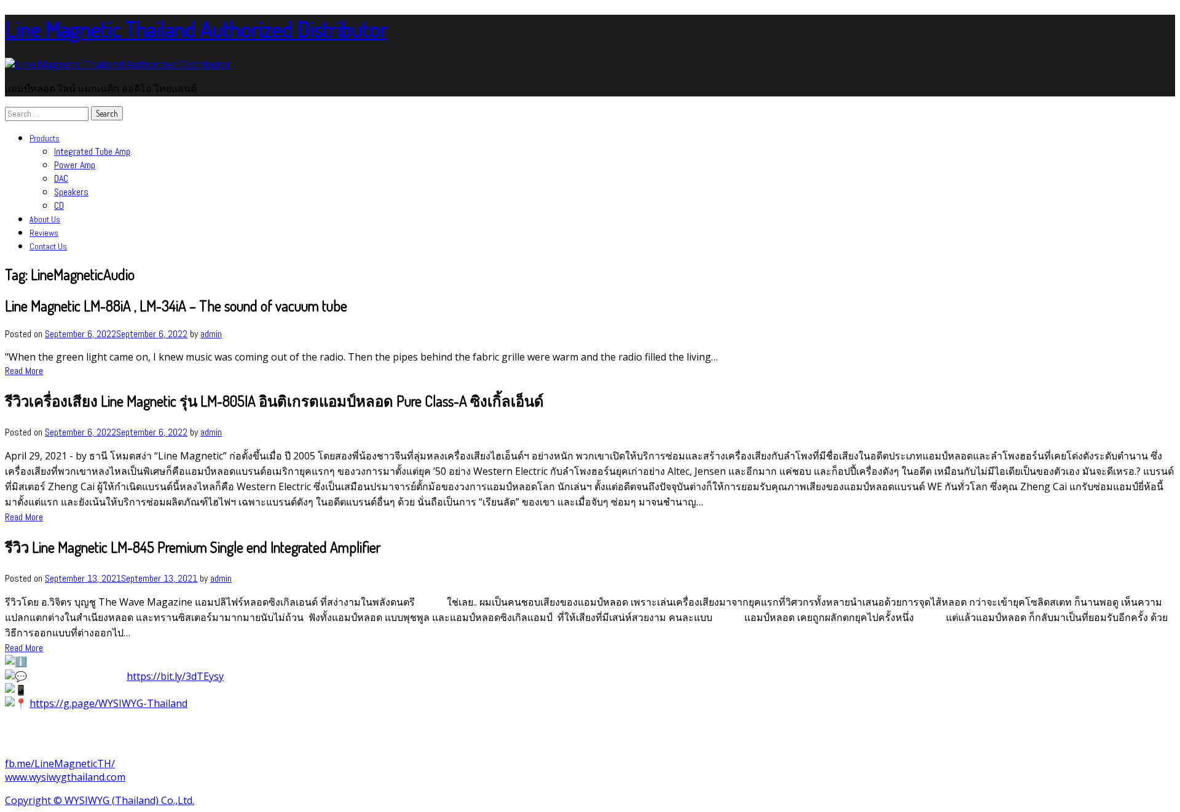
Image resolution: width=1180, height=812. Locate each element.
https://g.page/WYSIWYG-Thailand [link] (108, 703)
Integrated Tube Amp (92, 151)
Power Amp (74, 164)
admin (211, 333)
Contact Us (48, 246)
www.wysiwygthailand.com (65, 777)
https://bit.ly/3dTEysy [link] (175, 676)
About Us (45, 219)
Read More (24, 370)
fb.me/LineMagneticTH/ (60, 763)
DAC (61, 178)
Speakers (71, 191)
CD (59, 205)
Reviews (44, 232)
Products (45, 138)
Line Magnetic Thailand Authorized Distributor (196, 29)
